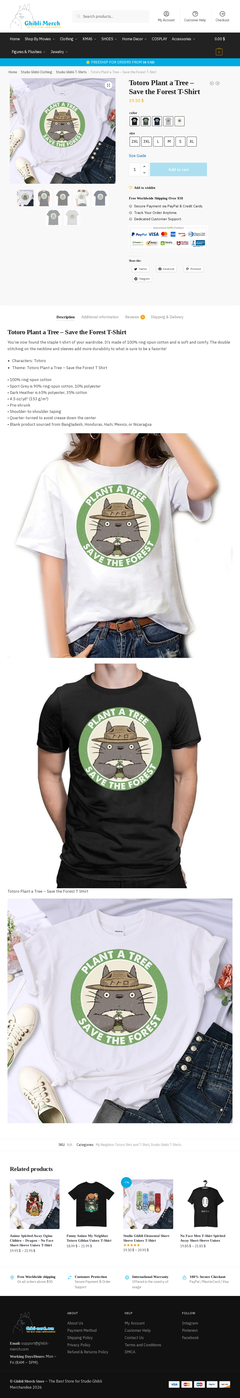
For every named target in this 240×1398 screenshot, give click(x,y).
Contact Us (134, 1337)
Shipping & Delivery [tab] (167, 317)
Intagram (190, 1323)
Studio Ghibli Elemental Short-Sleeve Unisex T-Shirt (146, 1238)
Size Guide (137, 155)
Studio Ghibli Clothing (36, 72)
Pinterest (190, 1330)
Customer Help (195, 20)
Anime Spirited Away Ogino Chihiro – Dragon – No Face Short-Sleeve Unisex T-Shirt (31, 1240)
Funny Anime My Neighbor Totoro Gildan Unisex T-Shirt (89, 1238)
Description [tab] (65, 317)
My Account (166, 20)
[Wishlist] (52, 1186)
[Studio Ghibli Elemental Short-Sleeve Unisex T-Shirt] (148, 1204)
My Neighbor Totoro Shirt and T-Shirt (122, 1145)
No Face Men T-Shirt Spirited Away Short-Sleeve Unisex (202, 1238)
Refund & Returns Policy (87, 1352)
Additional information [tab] (100, 317)
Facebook (190, 1337)
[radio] (134, 121)
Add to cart (178, 169)
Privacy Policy (78, 1345)
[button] (108, 85)
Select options (35, 1261)
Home (13, 72)
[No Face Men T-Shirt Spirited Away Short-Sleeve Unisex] (205, 1204)
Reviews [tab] (132, 317)
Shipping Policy (80, 1337)
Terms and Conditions (143, 1345)
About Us (75, 1323)
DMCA (130, 1352)
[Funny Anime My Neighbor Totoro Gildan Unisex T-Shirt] (91, 1204)
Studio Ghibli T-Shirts (71, 72)
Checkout (222, 20)
